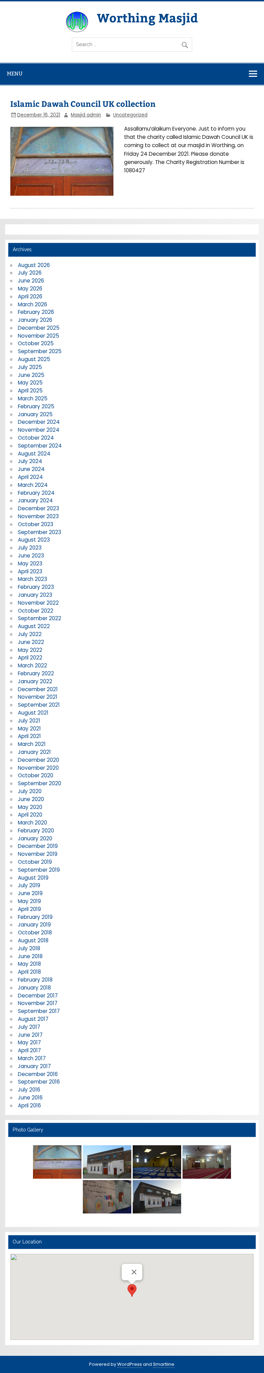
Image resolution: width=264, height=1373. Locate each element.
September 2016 (39, 1081)
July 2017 (29, 1027)
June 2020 (31, 799)
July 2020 (30, 791)
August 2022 (34, 626)
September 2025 (40, 351)
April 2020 (30, 814)
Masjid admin (86, 115)
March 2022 (32, 665)
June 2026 (31, 280)
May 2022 (30, 650)
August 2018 (33, 940)
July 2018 (29, 948)
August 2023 (34, 539)
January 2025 (35, 414)
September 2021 (39, 704)
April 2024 (30, 477)
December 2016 (38, 1074)
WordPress (129, 1364)
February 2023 (36, 587)
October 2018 (35, 932)
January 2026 (35, 320)
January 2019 (34, 924)
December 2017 (38, 995)
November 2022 (38, 602)
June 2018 (30, 956)
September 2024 (40, 445)
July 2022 (30, 634)
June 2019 (30, 893)
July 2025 (30, 367)
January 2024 (35, 500)
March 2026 (32, 304)
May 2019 (29, 901)
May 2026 (30, 288)
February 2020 (36, 830)
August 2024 (34, 453)
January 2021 (34, 752)
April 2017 (29, 1050)
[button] (132, 1290)
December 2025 (38, 327)
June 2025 (31, 375)
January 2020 (35, 838)
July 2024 (30, 461)
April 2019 (29, 909)
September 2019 (39, 869)
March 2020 (32, 822)
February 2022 (36, 673)
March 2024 (33, 485)
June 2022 (31, 642)
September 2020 (39, 783)
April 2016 (29, 1105)
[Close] (134, 1272)
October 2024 (36, 437)
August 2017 (33, 1019)
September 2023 (39, 532)
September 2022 (39, 618)
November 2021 (37, 696)
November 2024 (38, 429)
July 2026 (30, 272)
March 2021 (32, 744)
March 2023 (32, 579)
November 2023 (38, 516)
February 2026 (36, 312)
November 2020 (38, 767)
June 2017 (30, 1034)
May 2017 (29, 1042)
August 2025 (34, 359)
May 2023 (30, 563)
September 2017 (39, 1011)
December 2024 (39, 422)
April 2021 (29, 736)
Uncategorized (130, 115)
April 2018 (29, 971)
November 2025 (38, 335)
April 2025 (30, 390)
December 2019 (38, 846)
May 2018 (29, 963)
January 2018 (34, 987)
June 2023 (31, 555)
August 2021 (33, 712)
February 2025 (36, 406)
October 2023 (35, 524)
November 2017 (37, 1003)
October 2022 (35, 610)
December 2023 (38, 508)
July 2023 (30, 547)
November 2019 (37, 854)
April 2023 (30, 571)
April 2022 (30, 657)
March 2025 (32, 398)
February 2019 (35, 917)
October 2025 (36, 343)
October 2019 (35, 861)
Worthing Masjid (147, 17)
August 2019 (33, 877)
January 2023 (35, 594)
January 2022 (35, 681)
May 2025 (30, 382)
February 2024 (36, 492)
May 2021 (29, 728)
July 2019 (29, 885)
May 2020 (30, 807)
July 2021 (29, 720)
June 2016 (30, 1097)
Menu (15, 73)
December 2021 (38, 689)
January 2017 (34, 1066)
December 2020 (38, 760)
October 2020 (35, 775)
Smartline (163, 1364)
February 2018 (35, 979)
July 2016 (29, 1089)
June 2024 (31, 469)
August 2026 (34, 265)
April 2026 (30, 296)
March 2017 (32, 1058)
